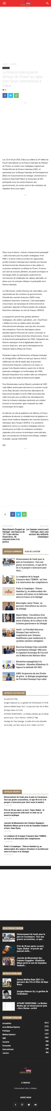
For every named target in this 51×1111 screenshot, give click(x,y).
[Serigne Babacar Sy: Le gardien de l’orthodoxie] (6, 994)
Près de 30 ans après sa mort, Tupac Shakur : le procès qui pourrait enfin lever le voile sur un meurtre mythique (24, 812)
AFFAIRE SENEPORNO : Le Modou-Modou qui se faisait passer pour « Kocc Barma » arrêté (32, 1005)
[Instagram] (22, 1104)
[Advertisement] (25, 34)
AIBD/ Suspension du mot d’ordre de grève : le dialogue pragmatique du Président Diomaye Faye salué (32, 676)
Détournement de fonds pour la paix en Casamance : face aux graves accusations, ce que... (31, 936)
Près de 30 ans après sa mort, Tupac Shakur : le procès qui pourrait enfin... (30, 948)
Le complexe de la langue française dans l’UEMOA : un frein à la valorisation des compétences (32, 579)
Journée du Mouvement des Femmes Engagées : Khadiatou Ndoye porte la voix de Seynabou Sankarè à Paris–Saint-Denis (26, 825)
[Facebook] (15, 1104)
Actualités (13, 64)
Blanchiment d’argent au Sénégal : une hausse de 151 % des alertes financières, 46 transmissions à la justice (13, 535)
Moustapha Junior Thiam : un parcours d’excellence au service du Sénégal (31, 606)
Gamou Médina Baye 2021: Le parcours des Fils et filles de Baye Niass (32, 982)
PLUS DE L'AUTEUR (32, 551)
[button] (47, 3)
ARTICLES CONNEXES (13, 551)
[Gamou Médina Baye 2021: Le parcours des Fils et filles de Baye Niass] (6, 982)
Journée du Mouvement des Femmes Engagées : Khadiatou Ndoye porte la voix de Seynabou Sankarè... (32, 962)
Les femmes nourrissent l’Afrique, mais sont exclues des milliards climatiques (37, 533)
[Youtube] (35, 1104)
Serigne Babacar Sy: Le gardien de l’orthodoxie (22, 703)
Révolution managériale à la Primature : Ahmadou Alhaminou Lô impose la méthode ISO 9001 (32, 664)
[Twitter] (28, 1104)
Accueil (4, 64)
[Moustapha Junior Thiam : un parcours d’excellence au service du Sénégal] (8, 606)
